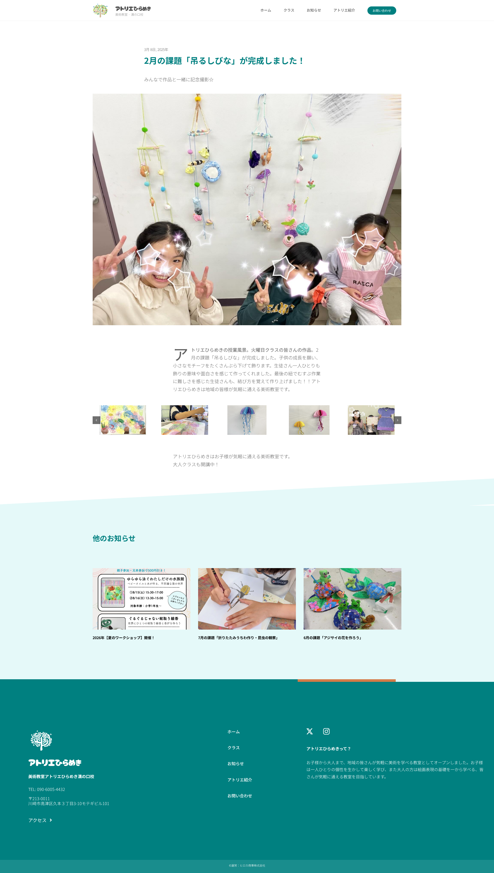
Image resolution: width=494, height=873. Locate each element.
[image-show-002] (309, 408)
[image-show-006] (122, 408)
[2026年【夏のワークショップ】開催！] (141, 599)
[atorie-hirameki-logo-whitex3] (41, 730)
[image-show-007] (184, 408)
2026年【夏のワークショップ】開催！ (124, 637)
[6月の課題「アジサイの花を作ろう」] (352, 599)
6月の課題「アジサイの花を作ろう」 (333, 637)
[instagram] (326, 731)
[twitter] (309, 731)
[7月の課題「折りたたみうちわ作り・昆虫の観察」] (247, 599)
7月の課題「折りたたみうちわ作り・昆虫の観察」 (238, 637)
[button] (96, 420)
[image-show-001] (247, 408)
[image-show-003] (371, 408)
